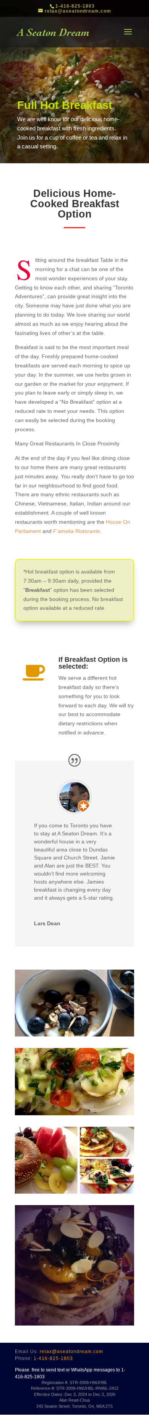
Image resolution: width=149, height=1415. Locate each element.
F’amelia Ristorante (76, 531)
